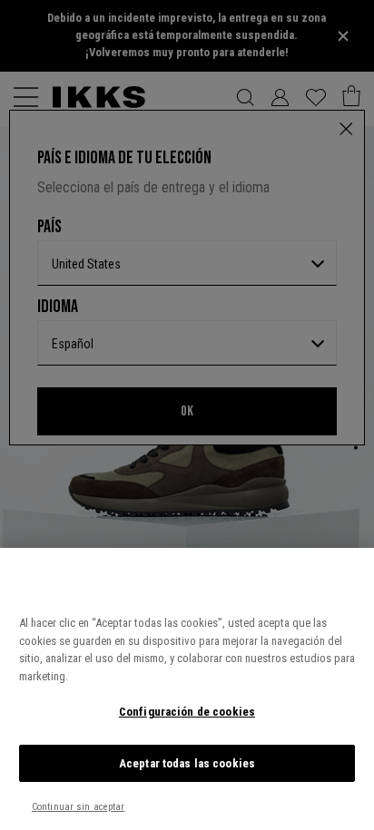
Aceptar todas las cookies (187, 763)
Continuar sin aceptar (78, 807)
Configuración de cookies (187, 711)
